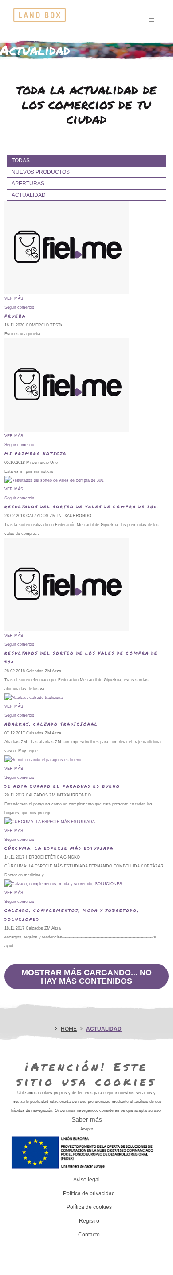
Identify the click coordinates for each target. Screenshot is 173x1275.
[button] (19, 307)
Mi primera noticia (35, 453)
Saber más (86, 1119)
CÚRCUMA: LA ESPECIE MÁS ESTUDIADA (59, 848)
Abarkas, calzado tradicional (51, 724)
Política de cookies (89, 1207)
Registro (89, 1221)
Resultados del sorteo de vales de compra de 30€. (81, 507)
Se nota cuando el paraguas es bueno (62, 786)
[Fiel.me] (39, 13)
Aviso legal (86, 1180)
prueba (15, 316)
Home (69, 1029)
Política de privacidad (89, 1193)
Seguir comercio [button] (19, 498)
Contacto (89, 1235)
